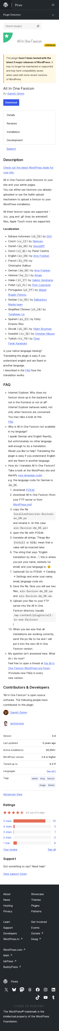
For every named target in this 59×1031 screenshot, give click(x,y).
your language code (30, 475)
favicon (50, 778)
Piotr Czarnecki (41, 285)
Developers (10, 933)
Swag (36, 939)
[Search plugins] (38, 26)
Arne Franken (41, 255)
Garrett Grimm (15, 93)
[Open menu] (54, 5)
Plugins (35, 905)
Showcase (37, 894)
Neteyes (38, 241)
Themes (36, 899)
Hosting (8, 905)
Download (11, 102)
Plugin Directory (12, 14)
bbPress (10, 961)
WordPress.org (22, 504)
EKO (49, 236)
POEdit (30, 489)
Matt (7, 955)
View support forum (15, 873)
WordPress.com (14, 949)
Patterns (36, 911)
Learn (6, 921)
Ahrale (38, 275)
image (42, 785)
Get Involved (39, 921)
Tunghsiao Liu (16, 314)
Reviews (12, 123)
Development (15, 140)
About (6, 894)
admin (35, 778)
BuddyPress (12, 967)
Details (11, 115)
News (6, 899)
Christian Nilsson (45, 333)
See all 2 (51, 771)
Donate (37, 933)
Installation (13, 131)
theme (51, 785)
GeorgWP (39, 246)
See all (52, 849)
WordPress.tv (13, 939)
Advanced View (12, 794)
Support (11, 148)
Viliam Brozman (42, 328)
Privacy (7, 911)
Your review (10, 849)
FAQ (27, 370)
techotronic (17, 723)
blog (42, 778)
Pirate (14, 981)
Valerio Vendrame (42, 280)
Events (35, 927)
